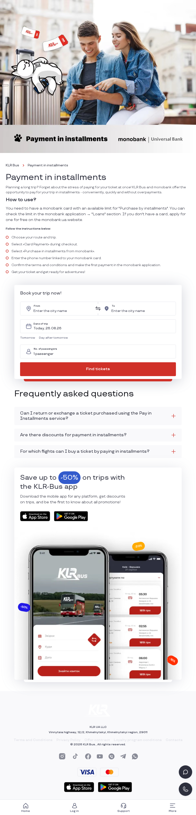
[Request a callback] (185, 789)
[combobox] (62, 308)
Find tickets (98, 369)
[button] (28, 338)
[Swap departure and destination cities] (98, 308)
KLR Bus (12, 165)
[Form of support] (185, 772)
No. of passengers (45, 348)
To (113, 305)
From (37, 305)
